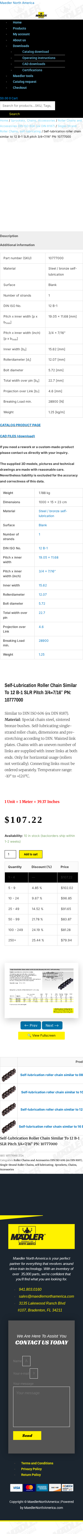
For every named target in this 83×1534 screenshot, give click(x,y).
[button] (46, 46)
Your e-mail (21, 1373)
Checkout (20, 87)
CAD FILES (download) (17, 436)
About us (19, 40)
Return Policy (31, 1475)
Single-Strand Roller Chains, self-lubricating (26, 1164)
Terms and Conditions (37, 1463)
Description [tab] (9, 236)
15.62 (43, 585)
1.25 (41, 654)
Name (17, 1361)
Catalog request (24, 81)
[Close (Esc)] (67, 1525)
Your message (23, 1383)
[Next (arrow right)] (28, 1531)
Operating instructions (38, 58)
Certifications (32, 70)
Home (17, 22)
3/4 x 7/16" (47, 571)
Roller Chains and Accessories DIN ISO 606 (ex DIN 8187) (48, 1160)
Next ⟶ (52, 1025)
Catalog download (35, 52)
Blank (43, 525)
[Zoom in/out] (9, 1525)
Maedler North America (17, 3)
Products (19, 28)
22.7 (42, 613)
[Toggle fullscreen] (28, 1525)
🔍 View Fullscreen (41, 1035)
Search (14, 114)
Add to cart (31, 854)
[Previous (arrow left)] (9, 1531)
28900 (44, 640)
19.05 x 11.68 (48, 557)
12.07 (43, 594)
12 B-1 (43, 548)
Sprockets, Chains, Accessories (33, 120)
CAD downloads (33, 64)
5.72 (42, 603)
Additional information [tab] (17, 245)
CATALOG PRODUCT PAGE (20, 425)
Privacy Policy (31, 1469)
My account (21, 34)
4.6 (41, 627)
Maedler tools (23, 76)
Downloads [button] (21, 46)
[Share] (48, 1525)
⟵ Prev (30, 1025)
